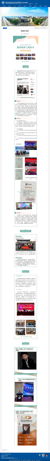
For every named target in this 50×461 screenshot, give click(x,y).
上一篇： (4, 449)
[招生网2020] (15, 2)
